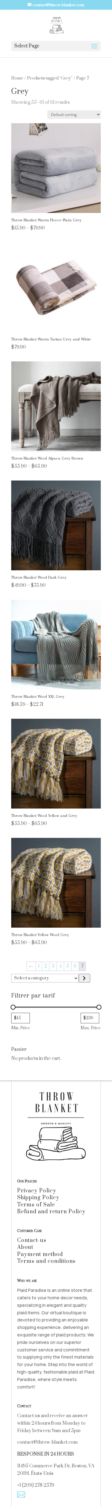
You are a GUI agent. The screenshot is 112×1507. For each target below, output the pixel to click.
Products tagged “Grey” (49, 78)
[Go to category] (84, 978)
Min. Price (20, 1028)
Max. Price (91, 1028)
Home (17, 78)
